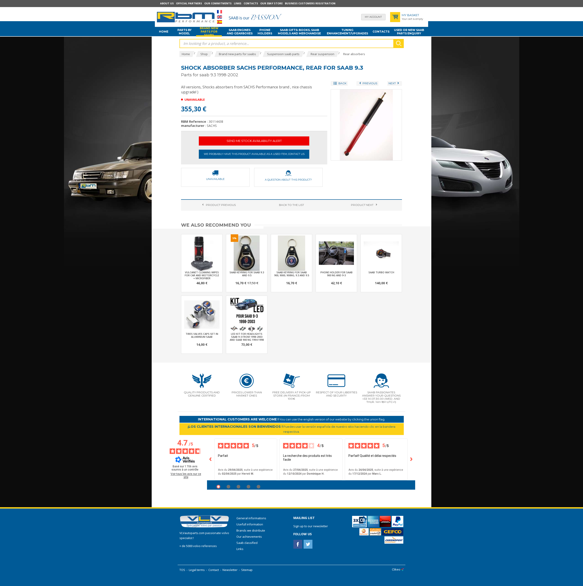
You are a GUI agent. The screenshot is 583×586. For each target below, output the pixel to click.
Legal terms (197, 570)
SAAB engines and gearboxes (240, 31)
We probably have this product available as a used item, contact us (254, 154)
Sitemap (247, 570)
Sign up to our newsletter (310, 526)
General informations (251, 518)
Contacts (251, 3)
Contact (213, 570)
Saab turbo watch (381, 272)
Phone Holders (265, 31)
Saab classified (247, 543)
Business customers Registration (310, 3)
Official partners (189, 3)
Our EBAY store (271, 3)
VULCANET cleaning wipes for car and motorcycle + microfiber (202, 275)
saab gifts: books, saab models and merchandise (299, 31)
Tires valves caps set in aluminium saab (202, 335)
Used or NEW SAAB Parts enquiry (409, 31)
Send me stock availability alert (254, 141)
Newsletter (230, 570)
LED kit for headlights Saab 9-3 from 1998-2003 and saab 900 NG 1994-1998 (247, 336)
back (291, 205)
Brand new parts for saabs (209, 31)
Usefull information (249, 524)
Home (163, 31)
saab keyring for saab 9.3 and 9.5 (247, 274)
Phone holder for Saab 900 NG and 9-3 (336, 274)
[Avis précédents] (210, 459)
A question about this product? (288, 179)
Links (237, 3)
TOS (182, 570)
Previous (221, 205)
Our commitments (218, 3)
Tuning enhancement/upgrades (347, 31)
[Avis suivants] (411, 459)
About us (167, 3)
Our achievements (249, 537)
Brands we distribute (250, 530)
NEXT (362, 205)
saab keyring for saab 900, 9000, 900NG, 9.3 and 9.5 (291, 274)
